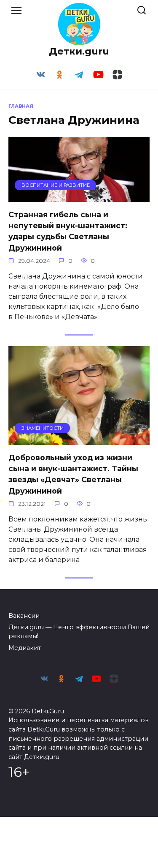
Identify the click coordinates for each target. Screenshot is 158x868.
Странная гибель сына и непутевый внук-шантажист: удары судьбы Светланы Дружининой (67, 231)
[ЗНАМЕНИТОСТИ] (79, 440)
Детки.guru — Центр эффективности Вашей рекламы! (79, 631)
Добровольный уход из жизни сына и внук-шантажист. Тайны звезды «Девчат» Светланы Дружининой (73, 474)
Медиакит (24, 648)
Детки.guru (79, 51)
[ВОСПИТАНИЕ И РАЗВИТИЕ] (79, 197)
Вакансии (24, 616)
